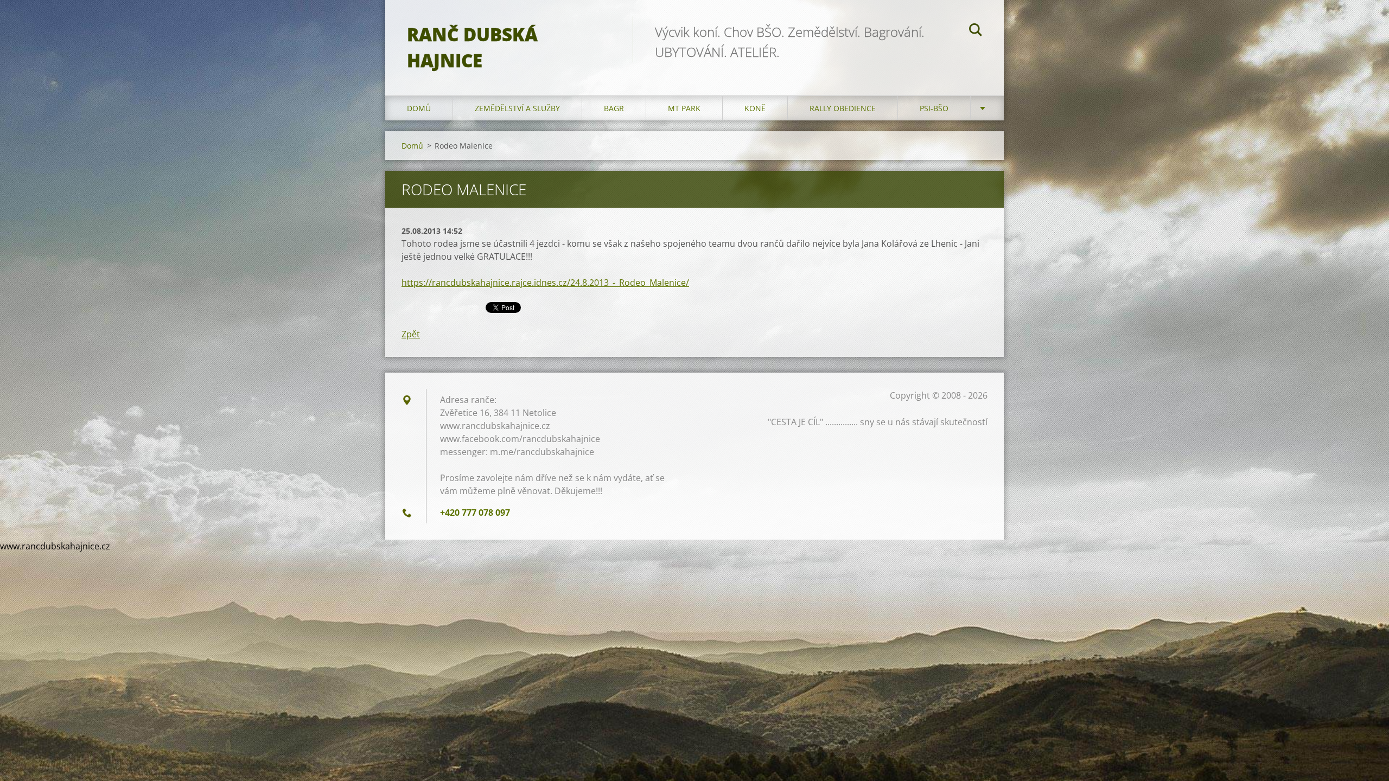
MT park (684, 108)
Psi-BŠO (934, 108)
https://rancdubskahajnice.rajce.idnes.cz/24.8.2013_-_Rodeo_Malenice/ (545, 283)
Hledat (975, 31)
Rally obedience (843, 108)
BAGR (614, 108)
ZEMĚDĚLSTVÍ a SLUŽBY (517, 108)
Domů (419, 108)
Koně (755, 108)
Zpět (411, 334)
